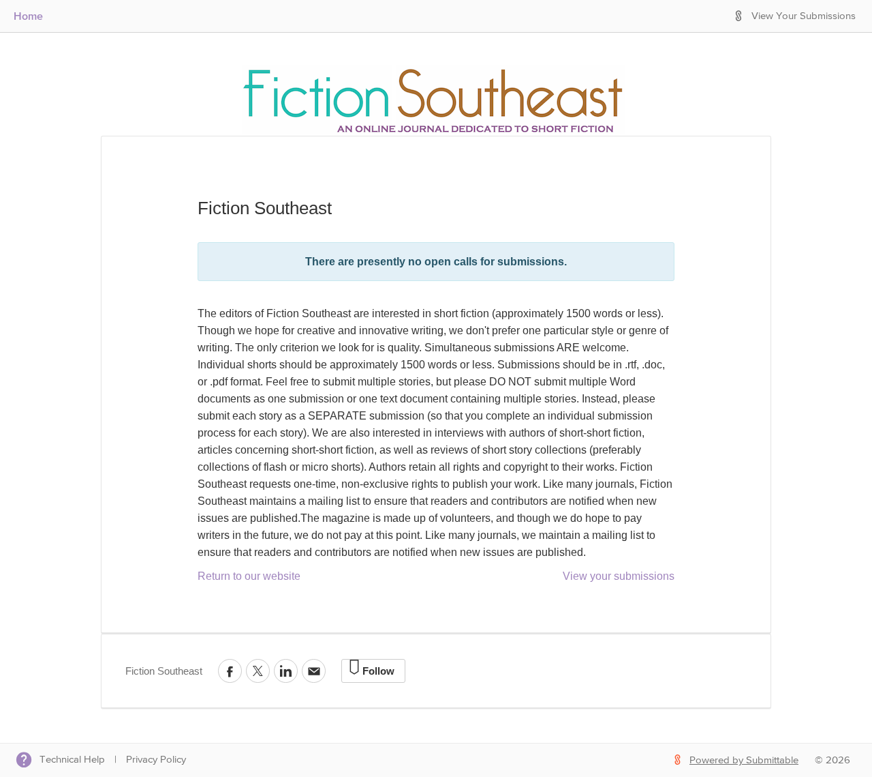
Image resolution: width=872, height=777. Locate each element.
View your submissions (618, 576)
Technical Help (72, 759)
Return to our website (249, 576)
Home (28, 16)
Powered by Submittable (743, 760)
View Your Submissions (803, 16)
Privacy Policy (156, 759)
